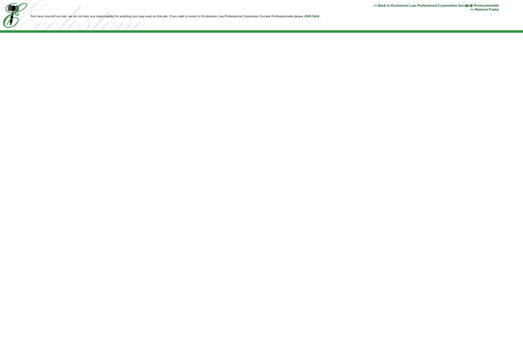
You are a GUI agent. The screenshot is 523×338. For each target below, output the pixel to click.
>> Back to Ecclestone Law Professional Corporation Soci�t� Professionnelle (436, 5)
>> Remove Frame (484, 9)
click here (311, 16)
